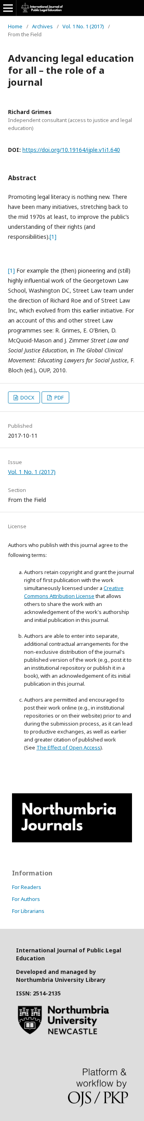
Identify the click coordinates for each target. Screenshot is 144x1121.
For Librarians (28, 910)
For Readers (26, 887)
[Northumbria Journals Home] (72, 840)
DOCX (26, 397)
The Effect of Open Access (68, 747)
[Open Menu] (8, 8)
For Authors (26, 899)
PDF (58, 397)
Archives (42, 26)
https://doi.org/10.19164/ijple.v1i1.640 (71, 149)
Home (15, 26)
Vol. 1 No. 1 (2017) (83, 26)
